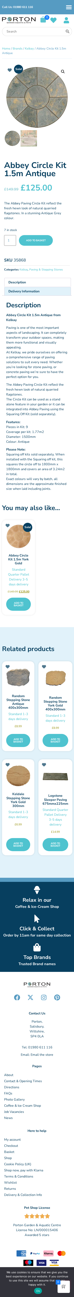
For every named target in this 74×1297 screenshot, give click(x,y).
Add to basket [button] (18, 604)
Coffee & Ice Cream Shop (22, 1105)
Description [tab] (17, 282)
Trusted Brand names (37, 963)
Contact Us (37, 1013)
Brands (17, 48)
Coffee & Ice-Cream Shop (37, 906)
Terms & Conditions (18, 1176)
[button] (63, 71)
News (8, 1118)
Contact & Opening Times (23, 1081)
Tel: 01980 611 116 (37, 1047)
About (8, 1075)
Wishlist (10, 1182)
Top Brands (37, 957)
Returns (10, 1189)
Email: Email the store (37, 1054)
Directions (11, 1087)
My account (12, 1139)
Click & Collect (37, 928)
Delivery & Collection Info (23, 1195)
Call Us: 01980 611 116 (17, 7)
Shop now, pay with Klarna (23, 1170)
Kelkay (29, 48)
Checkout (11, 1146)
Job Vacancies (14, 1112)
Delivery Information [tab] (23, 291)
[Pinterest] (57, 997)
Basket (9, 1152)
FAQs (8, 1093)
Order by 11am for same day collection (37, 935)
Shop (8, 1158)
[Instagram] (44, 997)
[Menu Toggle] (69, 7)
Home (6, 48)
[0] (43, 21)
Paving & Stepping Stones (46, 270)
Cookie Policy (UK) (17, 1164)
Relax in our (37, 900)
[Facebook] (17, 997)
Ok (38, 1290)
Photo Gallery (14, 1099)
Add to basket (36, 240)
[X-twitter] (30, 997)
